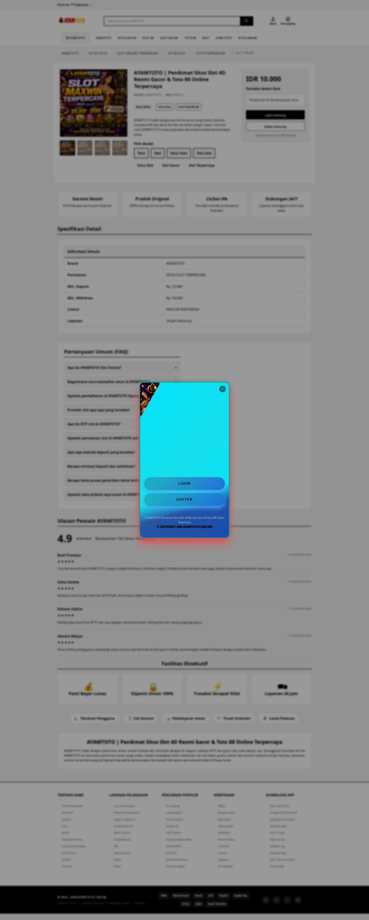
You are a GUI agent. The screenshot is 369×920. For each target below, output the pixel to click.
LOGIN (184, 483)
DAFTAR (184, 499)
